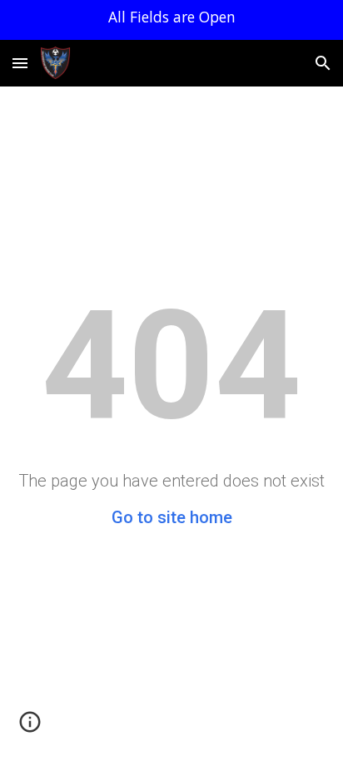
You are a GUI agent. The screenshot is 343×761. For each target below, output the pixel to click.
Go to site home (172, 517)
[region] (171, 20)
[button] (20, 63)
